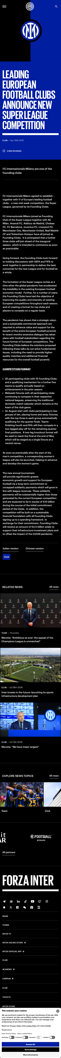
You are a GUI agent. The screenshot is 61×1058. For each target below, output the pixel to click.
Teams (5, 925)
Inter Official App (11, 951)
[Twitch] (39, 901)
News (5, 916)
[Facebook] (17, 907)
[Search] (56, 6)
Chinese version (35, 548)
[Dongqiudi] (31, 907)
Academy (7, 969)
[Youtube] (32, 901)
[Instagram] (47, 901)
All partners (8, 852)
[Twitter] (10, 907)
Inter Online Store (12, 943)
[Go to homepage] (30, 6)
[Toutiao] (39, 907)
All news (54, 586)
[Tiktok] (25, 901)
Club (6, 556)
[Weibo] (11, 901)
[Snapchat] (4, 907)
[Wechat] (24, 907)
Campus (6, 979)
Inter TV (6, 934)
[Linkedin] (18, 901)
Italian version (11, 548)
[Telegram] (4, 901)
